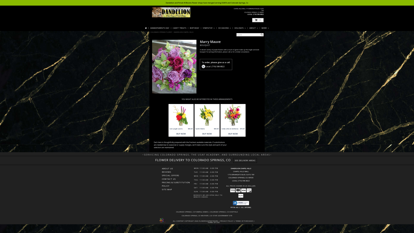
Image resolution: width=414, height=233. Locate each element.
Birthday (194, 28)
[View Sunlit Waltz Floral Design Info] (207, 115)
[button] (258, 20)
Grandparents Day (159, 28)
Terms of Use (214, 222)
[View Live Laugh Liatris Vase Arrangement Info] (181, 115)
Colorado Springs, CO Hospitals (224, 212)
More (264, 28)
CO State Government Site (221, 216)
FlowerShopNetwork (208, 221)
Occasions (223, 28)
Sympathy (208, 28)
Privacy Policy (227, 221)
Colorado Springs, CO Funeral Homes (192, 212)
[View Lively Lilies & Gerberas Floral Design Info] (233, 115)
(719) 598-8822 (258, 14)
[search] (261, 34)
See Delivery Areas (245, 160)
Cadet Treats (179, 28)
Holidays (239, 28)
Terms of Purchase (244, 221)
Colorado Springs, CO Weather (195, 216)
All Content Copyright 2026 (185, 221)
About (252, 28)
